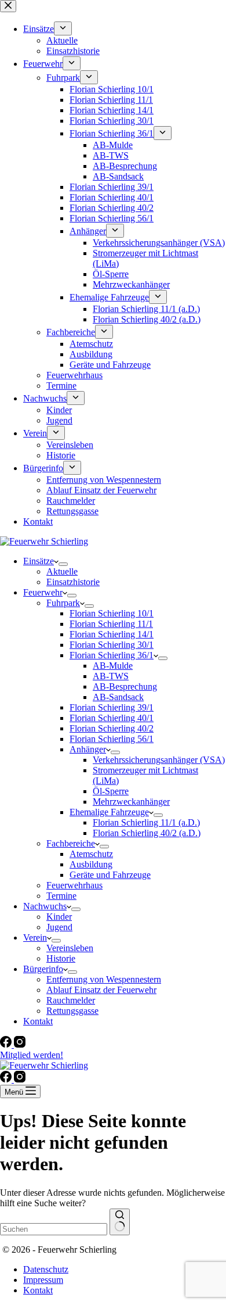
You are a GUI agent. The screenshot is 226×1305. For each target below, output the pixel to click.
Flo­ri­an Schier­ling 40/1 (112, 718)
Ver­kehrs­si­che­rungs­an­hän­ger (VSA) (159, 760)
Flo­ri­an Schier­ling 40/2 (112, 728)
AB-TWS (111, 676)
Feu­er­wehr (43, 592)
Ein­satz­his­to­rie (73, 582)
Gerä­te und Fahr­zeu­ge (110, 875)
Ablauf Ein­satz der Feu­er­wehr (101, 990)
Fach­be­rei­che (70, 843)
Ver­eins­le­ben (69, 948)
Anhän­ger (88, 749)
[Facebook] (7, 1044)
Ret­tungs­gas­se (72, 1011)
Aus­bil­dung (91, 864)
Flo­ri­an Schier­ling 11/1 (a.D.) (146, 822)
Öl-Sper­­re (111, 791)
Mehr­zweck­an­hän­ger (131, 801)
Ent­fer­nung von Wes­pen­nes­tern (103, 979)
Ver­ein (35, 937)
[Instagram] (19, 1044)
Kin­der (59, 917)
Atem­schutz (91, 854)
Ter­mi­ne (61, 896)
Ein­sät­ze (38, 561)
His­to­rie (60, 958)
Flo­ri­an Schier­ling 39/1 (112, 707)
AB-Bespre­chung (125, 686)
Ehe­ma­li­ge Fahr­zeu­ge (109, 812)
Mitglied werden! (31, 1055)
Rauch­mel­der (70, 1000)
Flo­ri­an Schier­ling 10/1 (112, 613)
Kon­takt (38, 1021)
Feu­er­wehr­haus (74, 885)
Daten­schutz (45, 1269)
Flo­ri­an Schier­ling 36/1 (112, 655)
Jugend (59, 927)
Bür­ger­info (43, 969)
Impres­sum (43, 1280)
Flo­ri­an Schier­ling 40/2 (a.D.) (147, 833)
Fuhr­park (63, 603)
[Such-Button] (120, 1222)
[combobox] (53, 1229)
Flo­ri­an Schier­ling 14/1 (112, 634)
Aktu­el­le (62, 571)
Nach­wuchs (45, 906)
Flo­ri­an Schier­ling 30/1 (112, 645)
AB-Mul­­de (113, 666)
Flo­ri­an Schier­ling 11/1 (111, 624)
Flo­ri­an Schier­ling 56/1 (112, 739)
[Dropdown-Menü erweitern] (63, 564)
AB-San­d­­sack (118, 697)
